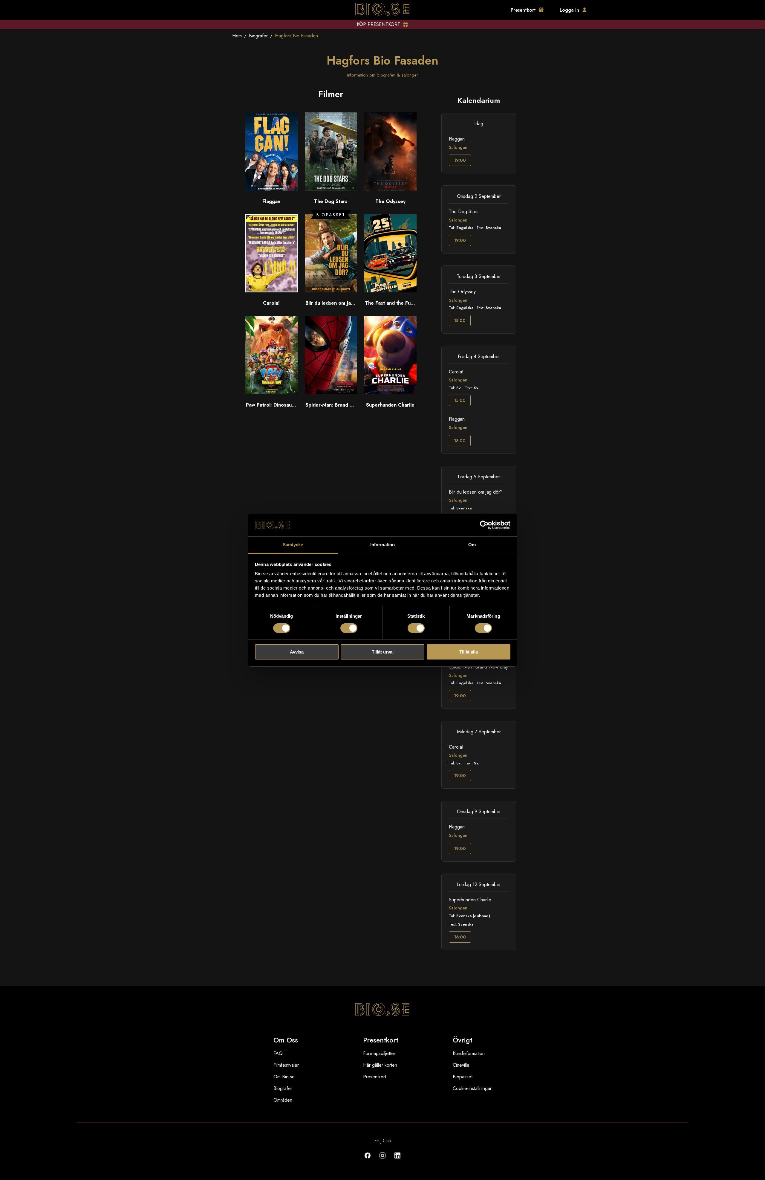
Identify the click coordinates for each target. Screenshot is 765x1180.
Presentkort (374, 1076)
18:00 (460, 320)
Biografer (258, 35)
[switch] (348, 628)
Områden (282, 1100)
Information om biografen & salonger (382, 75)
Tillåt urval (383, 651)
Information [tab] (382, 544)
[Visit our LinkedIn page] (397, 1159)
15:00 (460, 400)
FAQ (278, 1053)
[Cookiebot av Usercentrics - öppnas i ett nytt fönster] (484, 524)
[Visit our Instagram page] (382, 1159)
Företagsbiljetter (379, 1053)
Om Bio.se (284, 1076)
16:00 (460, 937)
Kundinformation (469, 1053)
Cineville (461, 1065)
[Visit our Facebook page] (368, 1159)
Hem (237, 35)
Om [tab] (472, 544)
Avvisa (297, 651)
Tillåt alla (468, 651)
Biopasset (462, 1076)
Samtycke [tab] (293, 544)
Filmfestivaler (286, 1065)
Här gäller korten (380, 1065)
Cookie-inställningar (472, 1088)
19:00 (460, 160)
